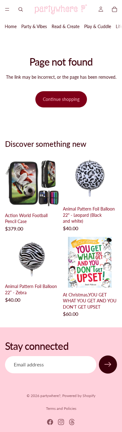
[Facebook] (50, 422)
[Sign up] (108, 364)
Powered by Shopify (78, 395)
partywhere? (50, 395)
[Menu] (7, 9)
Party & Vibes (34, 26)
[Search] (21, 9)
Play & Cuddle (97, 26)
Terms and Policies (61, 408)
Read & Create (65, 26)
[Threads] (72, 422)
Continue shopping (61, 99)
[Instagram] (61, 422)
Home (11, 26)
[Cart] (114, 9)
